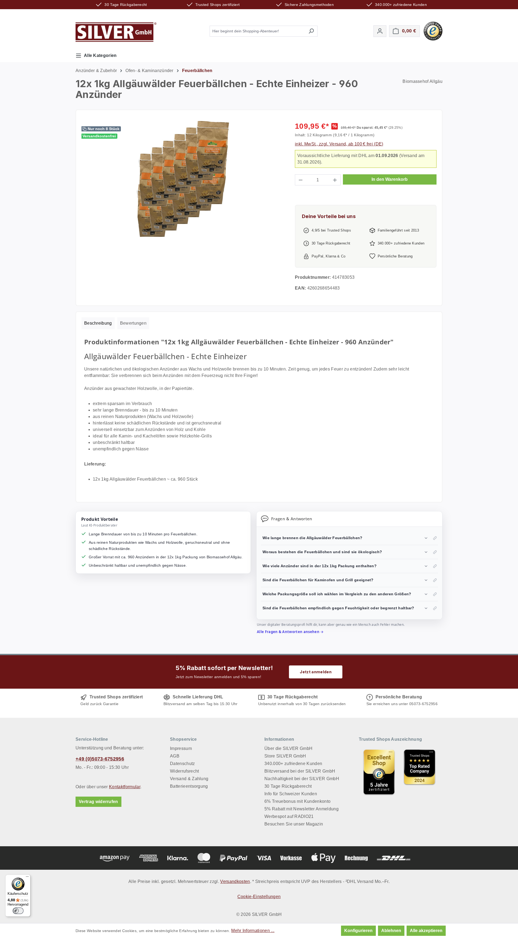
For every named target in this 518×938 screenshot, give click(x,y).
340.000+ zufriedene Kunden (293, 763)
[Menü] (27, 878)
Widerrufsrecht (184, 771)
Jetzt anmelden (315, 671)
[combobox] (257, 31)
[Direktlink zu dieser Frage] (435, 538)
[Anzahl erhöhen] (335, 179)
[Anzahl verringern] (300, 179)
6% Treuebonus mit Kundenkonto (297, 801)
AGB (174, 756)
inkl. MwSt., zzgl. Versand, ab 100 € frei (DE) (339, 144)
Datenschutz (182, 763)
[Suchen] (311, 31)
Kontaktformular (124, 786)
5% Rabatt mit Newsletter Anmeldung (301, 809)
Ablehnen (391, 930)
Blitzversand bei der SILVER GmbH (299, 771)
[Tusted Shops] (433, 30)
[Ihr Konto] (379, 31)
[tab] (98, 323)
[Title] (379, 772)
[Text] (419, 772)
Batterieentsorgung (189, 786)
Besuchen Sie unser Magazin (293, 824)
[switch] (18, 911)
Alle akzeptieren (426, 930)
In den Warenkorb (390, 179)
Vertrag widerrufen (98, 801)
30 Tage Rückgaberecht (288, 786)
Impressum (181, 748)
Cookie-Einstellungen (259, 896)
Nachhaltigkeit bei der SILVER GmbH (301, 778)
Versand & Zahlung (189, 778)
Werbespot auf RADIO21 (289, 816)
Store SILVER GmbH (285, 756)
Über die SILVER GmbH (288, 748)
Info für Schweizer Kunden (290, 793)
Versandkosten (235, 881)
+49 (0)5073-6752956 (100, 759)
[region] (182, 179)
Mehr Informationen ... (252, 930)
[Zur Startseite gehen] (116, 32)
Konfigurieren (358, 930)
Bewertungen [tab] (133, 323)
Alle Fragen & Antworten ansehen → (290, 631)
